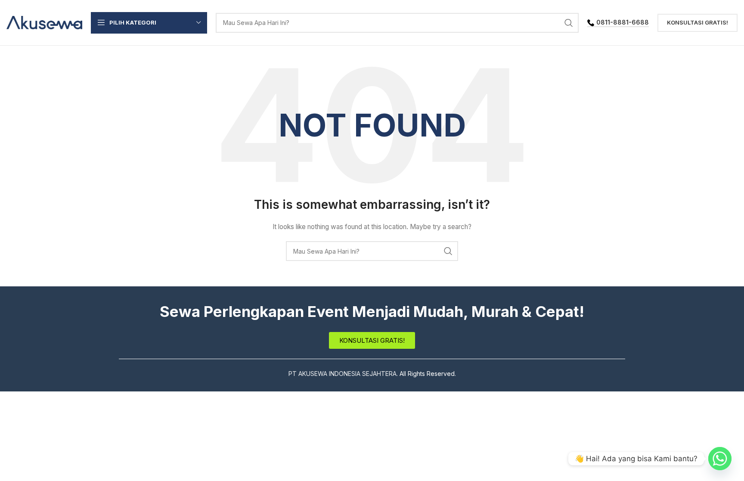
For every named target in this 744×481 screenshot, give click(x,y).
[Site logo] (44, 21)
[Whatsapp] (720, 458)
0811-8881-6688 (622, 22)
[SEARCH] (569, 23)
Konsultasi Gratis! (697, 22)
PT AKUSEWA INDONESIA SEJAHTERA (342, 373)
